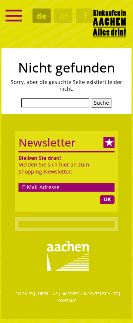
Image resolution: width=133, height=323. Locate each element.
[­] (14, 15)
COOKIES (24, 293)
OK (107, 199)
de (42, 16)
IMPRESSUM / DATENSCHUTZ (90, 293)
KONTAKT (66, 300)
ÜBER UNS (48, 293)
